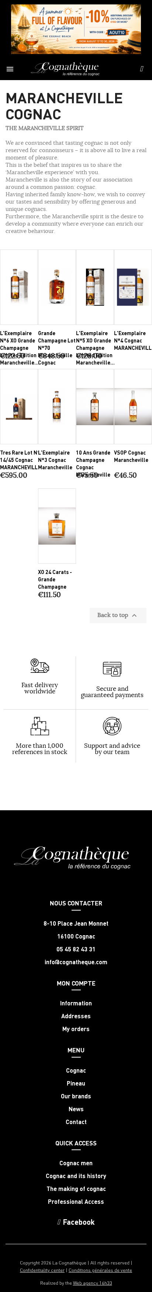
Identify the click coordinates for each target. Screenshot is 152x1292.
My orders (76, 1029)
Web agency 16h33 (92, 1283)
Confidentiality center (42, 1270)
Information (76, 1003)
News (76, 1109)
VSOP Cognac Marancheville (131, 456)
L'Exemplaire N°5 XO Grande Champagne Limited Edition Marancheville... (95, 347)
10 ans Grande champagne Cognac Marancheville (93, 463)
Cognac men (76, 1163)
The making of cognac (76, 1188)
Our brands (76, 1096)
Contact (76, 1122)
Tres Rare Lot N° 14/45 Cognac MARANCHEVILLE (20, 459)
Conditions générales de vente (100, 1270)
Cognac (76, 1070)
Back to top (118, 615)
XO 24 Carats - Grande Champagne (55, 579)
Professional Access (76, 1201)
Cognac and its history (76, 1176)
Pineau (76, 1083)
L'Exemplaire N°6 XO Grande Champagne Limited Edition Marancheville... (19, 347)
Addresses (76, 1016)
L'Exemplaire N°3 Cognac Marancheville (55, 459)
